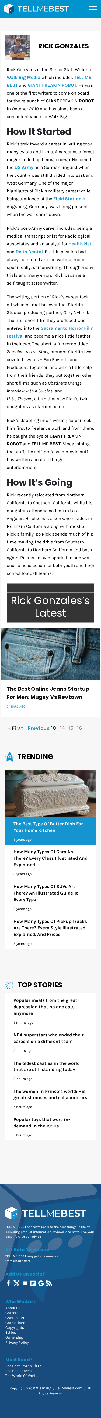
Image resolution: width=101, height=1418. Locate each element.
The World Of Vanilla (22, 1375)
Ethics (10, 1332)
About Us (12, 1308)
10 (53, 728)
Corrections (15, 1322)
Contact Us (14, 1318)
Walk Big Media (23, 77)
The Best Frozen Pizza (23, 1366)
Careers (11, 1312)
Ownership (14, 1337)
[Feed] (49, 1283)
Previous (37, 728)
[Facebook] (8, 1283)
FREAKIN (52, 85)
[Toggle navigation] (93, 9)
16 (79, 728)
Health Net (80, 243)
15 (70, 728)
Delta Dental (29, 251)
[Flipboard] (33, 1283)
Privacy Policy (17, 1342)
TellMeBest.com (69, 1388)
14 (62, 728)
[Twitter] (17, 1283)
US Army (24, 167)
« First (15, 728)
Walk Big (43, 1388)
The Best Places (18, 1371)
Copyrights (14, 1327)
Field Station (67, 198)
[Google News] (41, 1283)
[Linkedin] (25, 1283)
